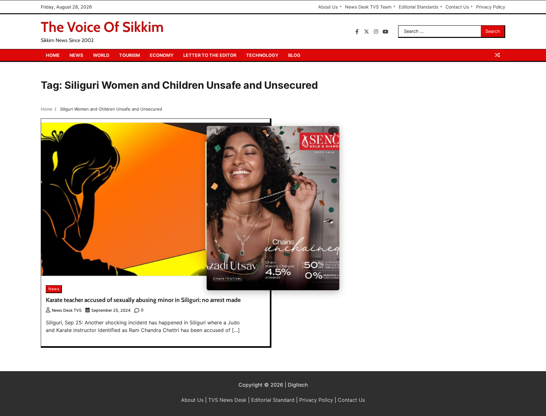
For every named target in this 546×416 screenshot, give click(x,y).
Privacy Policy (490, 6)
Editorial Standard (272, 400)
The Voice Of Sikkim (102, 26)
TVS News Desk (227, 400)
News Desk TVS (67, 310)
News (76, 55)
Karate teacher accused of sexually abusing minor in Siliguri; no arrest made (143, 300)
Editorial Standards (418, 6)
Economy (161, 55)
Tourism (129, 55)
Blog (294, 55)
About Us (328, 6)
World (101, 55)
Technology (262, 55)
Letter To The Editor (209, 55)
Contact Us (457, 6)
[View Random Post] (497, 55)
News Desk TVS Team (368, 6)
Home (53, 55)
